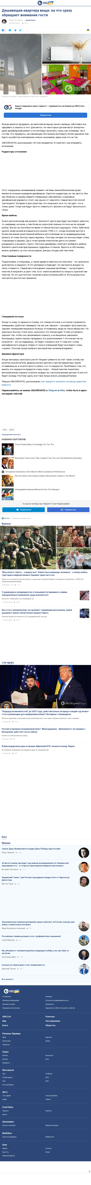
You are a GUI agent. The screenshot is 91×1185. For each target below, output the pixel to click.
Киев (4, 1037)
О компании (6, 996)
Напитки (49, 1111)
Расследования (53, 1021)
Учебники (49, 1074)
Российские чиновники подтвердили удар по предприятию (25, 750)
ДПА (47, 1077)
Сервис (48, 1099)
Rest (4, 837)
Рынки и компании (8, 1125)
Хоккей (5, 1059)
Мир (4, 1021)
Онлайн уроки (7, 1077)
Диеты (4, 1114)
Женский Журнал (8, 1156)
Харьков (49, 1037)
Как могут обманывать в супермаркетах (18, 599)
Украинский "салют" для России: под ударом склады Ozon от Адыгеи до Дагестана (36, 878)
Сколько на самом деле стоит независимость (23, 965)
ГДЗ (3, 1074)
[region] (45, 170)
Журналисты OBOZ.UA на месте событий (60, 1008)
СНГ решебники (8, 1085)
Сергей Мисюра (8, 940)
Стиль (5, 430)
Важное (6, 523)
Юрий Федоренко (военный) (13, 928)
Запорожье (6, 1041)
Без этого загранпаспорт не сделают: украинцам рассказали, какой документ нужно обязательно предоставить (37, 611)
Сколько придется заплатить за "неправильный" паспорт (24, 616)
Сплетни (49, 1148)
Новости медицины (9, 1137)
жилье (11, 430)
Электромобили (51, 1096)
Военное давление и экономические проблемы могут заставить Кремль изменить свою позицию (40, 718)
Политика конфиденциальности (57, 1000)
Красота (5, 1152)
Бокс (47, 1059)
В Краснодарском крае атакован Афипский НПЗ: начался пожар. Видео (38, 746)
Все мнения (7, 979)
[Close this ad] (89, 1171)
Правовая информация (10, 1000)
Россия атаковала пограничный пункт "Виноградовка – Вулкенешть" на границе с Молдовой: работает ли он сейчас (43, 730)
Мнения (6, 843)
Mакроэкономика (52, 1125)
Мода (48, 1152)
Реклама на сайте (8, 1004)
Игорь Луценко (8, 852)
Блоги (5, 1025)
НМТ (47, 1081)
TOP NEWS (8, 662)
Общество (50, 1025)
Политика (50, 1016)
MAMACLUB (50, 1137)
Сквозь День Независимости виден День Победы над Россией (31, 849)
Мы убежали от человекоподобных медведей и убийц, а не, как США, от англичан (35, 952)
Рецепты (5, 1111)
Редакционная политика (11, 434)
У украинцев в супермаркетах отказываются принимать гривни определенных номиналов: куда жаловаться (34, 593)
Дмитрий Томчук (9, 969)
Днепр (48, 1041)
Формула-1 (6, 1063)
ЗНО (3, 1081)
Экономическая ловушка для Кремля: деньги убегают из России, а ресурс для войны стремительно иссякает (38, 923)
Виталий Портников (10, 869)
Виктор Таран (7, 884)
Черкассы (6, 1044)
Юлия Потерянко (16, 20)
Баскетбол (49, 1055)
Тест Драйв (6, 1096)
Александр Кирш (9, 957)
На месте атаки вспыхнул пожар (14, 736)
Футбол (5, 1055)
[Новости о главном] (6, 519)
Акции (4, 1099)
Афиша (4, 1148)
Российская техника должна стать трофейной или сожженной (31, 936)
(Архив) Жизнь (30, 20)
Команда (49, 996)
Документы (50, 1004)
